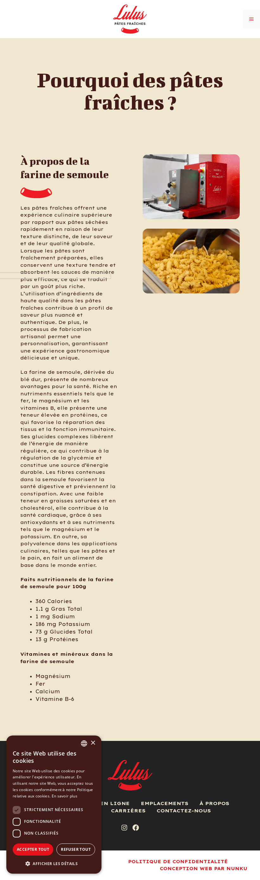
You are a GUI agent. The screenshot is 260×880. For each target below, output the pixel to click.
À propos (214, 803)
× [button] (92, 743)
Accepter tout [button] (33, 849)
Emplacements (164, 803)
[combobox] (84, 743)
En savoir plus (64, 796)
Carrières (128, 811)
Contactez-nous (184, 811)
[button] (54, 863)
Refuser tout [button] (76, 849)
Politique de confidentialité (178, 861)
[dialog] (53, 805)
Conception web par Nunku (203, 868)
